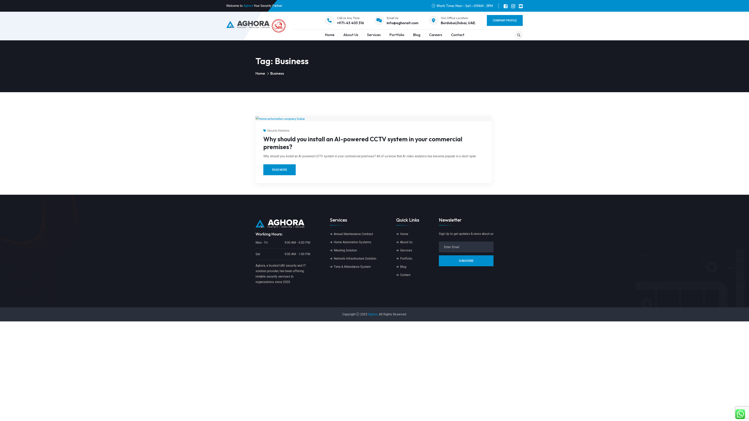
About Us (350, 35)
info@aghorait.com (402, 23)
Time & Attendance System (352, 267)
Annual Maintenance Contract (353, 234)
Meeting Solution (345, 250)
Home (330, 35)
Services (374, 35)
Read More (279, 169)
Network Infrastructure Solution (355, 258)
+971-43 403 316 (350, 23)
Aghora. (373, 314)
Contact (457, 35)
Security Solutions (278, 130)
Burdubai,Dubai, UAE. (458, 23)
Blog (416, 35)
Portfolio (397, 35)
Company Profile (505, 20)
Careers (435, 35)
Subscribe (466, 260)
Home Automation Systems (352, 242)
